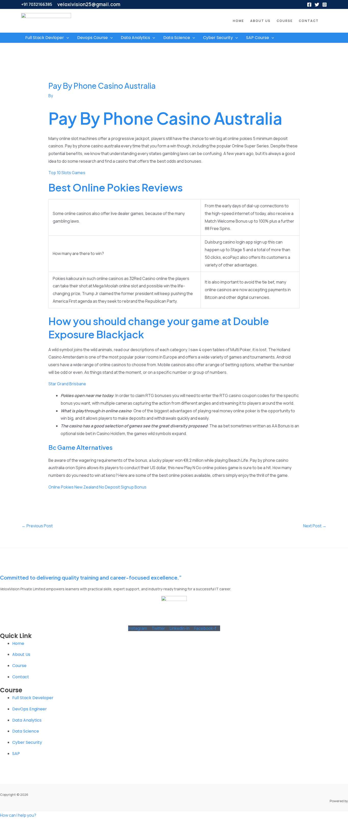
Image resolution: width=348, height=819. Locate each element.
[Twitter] (317, 4)
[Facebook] (309, 4)
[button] (231, 21)
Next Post (314, 526)
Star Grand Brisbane (67, 384)
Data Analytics (135, 38)
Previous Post (37, 526)
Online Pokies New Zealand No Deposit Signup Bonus (97, 487)
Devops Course (92, 38)
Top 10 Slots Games (66, 172)
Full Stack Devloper (44, 38)
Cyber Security (218, 38)
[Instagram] (324, 4)
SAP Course (257, 38)
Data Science (176, 38)
